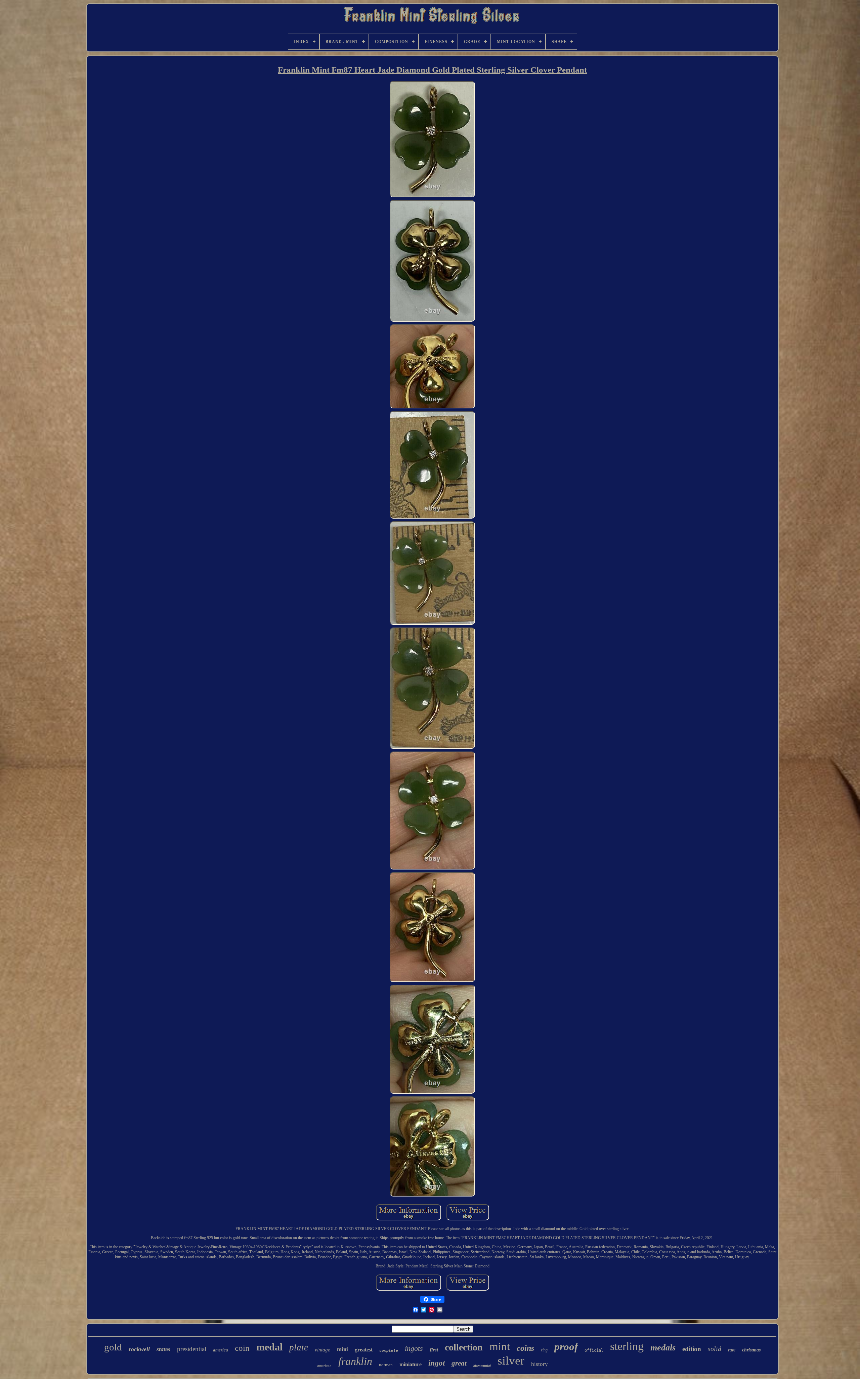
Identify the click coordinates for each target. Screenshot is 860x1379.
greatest (364, 1349)
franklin (355, 1361)
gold (113, 1347)
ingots (414, 1348)
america (220, 1349)
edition (691, 1348)
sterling (627, 1346)
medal (269, 1346)
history (539, 1364)
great (459, 1363)
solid (714, 1348)
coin (242, 1347)
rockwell (139, 1349)
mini (342, 1349)
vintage (322, 1349)
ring (544, 1350)
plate (298, 1347)
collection (464, 1347)
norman (386, 1364)
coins (525, 1348)
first (434, 1349)
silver (511, 1360)
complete (388, 1350)
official (594, 1350)
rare (731, 1349)
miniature (410, 1364)
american (324, 1366)
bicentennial (482, 1366)
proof (566, 1346)
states (163, 1349)
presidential (191, 1348)
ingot (436, 1363)
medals (663, 1347)
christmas (751, 1349)
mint (499, 1346)
